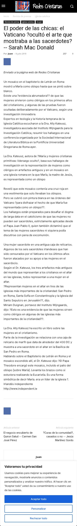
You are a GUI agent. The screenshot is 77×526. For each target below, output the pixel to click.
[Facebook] (7, 61)
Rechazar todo (38, 518)
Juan (10, 53)
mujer (39, 22)
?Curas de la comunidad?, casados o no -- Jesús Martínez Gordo (58, 436)
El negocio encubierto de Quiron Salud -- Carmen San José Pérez (20, 436)
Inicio (6, 16)
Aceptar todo (38, 499)
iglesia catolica (42, 16)
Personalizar (38, 508)
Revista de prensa (22, 16)
